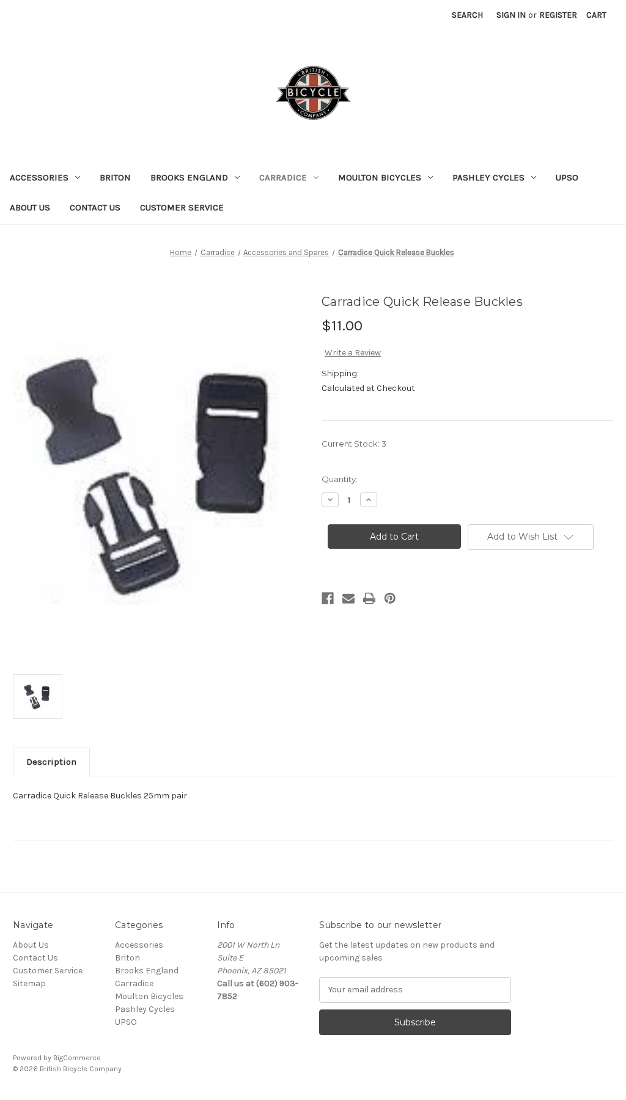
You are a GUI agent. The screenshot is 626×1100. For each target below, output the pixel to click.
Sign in (511, 15)
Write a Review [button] (353, 352)
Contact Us (95, 207)
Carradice (283, 177)
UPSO (567, 177)
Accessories (39, 177)
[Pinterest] (390, 598)
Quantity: (340, 479)
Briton (115, 177)
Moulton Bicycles (379, 177)
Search (467, 15)
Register (558, 15)
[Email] (348, 598)
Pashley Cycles (488, 177)
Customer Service (182, 207)
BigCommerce (77, 1058)
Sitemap (29, 983)
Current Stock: (354, 443)
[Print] (369, 598)
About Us (30, 207)
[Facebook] (328, 598)
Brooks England (189, 177)
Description (51, 761)
